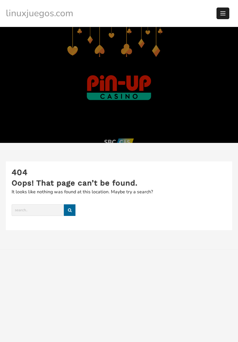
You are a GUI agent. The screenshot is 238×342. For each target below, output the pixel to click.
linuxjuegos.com (39, 13)
